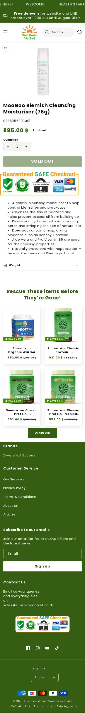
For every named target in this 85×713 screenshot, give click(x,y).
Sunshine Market (35, 701)
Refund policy (20, 706)
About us (10, 505)
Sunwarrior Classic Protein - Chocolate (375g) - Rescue (22, 412)
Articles (9, 514)
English (40, 677)
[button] (49, 32)
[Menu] (5, 32)
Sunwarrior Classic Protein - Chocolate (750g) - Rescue (63, 350)
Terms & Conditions (19, 497)
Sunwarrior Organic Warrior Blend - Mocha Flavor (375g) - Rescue (22, 350)
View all (42, 433)
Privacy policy (43, 706)
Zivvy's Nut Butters (19, 455)
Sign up (42, 566)
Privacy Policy (14, 488)
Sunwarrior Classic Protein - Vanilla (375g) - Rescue (63, 412)
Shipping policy (67, 706)
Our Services (13, 479)
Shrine (68, 701)
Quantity (10, 140)
